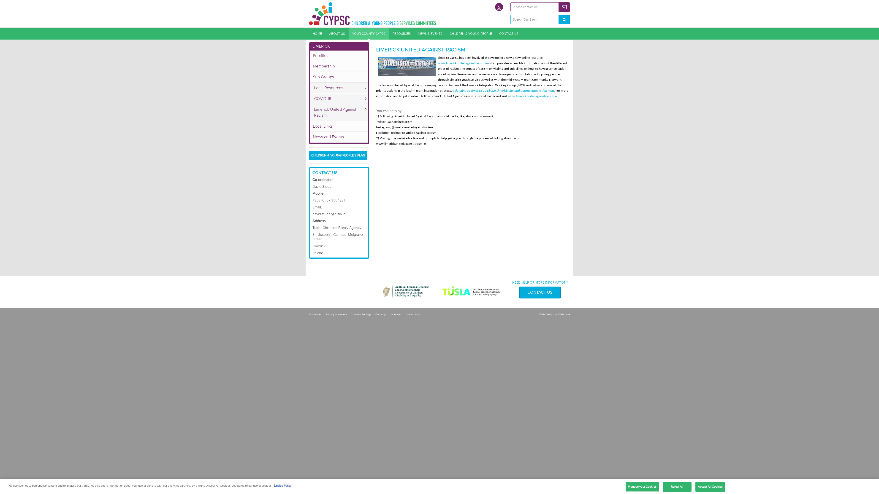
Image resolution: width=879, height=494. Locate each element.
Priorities (320, 55)
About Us (337, 34)
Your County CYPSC (368, 34)
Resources (402, 34)
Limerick (321, 46)
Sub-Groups (323, 76)
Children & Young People (471, 34)
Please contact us (525, 7)
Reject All (677, 487)
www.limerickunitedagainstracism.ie (463, 63)
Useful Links (413, 314)
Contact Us (508, 34)
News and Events (328, 136)
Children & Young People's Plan (338, 155)
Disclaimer (315, 314)
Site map (396, 314)
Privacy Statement (336, 314)
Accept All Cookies (710, 487)
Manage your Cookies (642, 487)
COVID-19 (322, 98)
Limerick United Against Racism (335, 112)
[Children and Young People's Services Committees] (372, 13)
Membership (324, 66)
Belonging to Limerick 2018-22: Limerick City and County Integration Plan (503, 91)
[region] (439, 486)
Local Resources (328, 87)
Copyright (381, 314)
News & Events (430, 34)
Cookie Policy (282, 486)
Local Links (323, 126)
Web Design (546, 314)
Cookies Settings (361, 314)
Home (317, 34)
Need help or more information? (540, 283)
